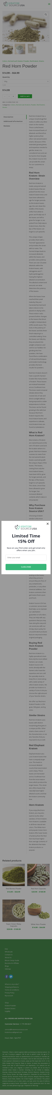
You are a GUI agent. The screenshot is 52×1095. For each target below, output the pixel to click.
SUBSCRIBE (26, 567)
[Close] (48, 524)
